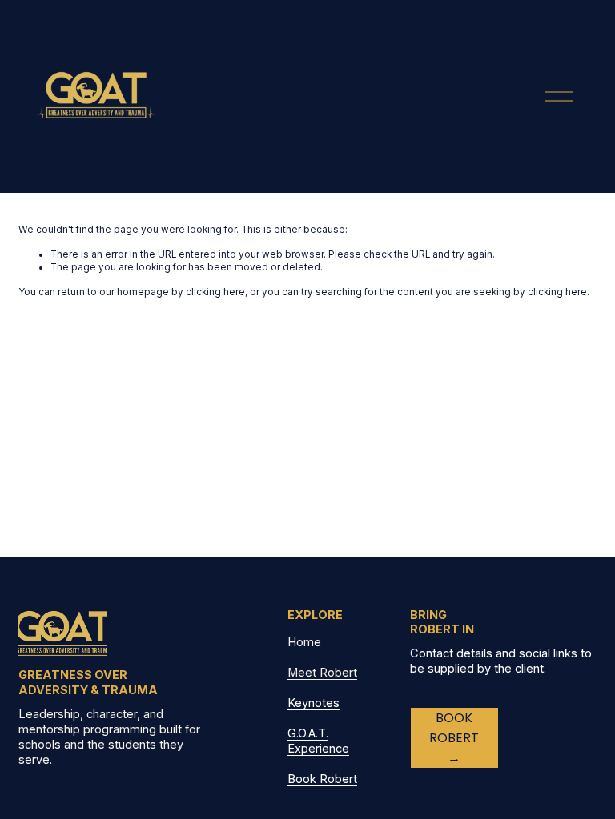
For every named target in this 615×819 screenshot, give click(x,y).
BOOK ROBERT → (454, 738)
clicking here (215, 292)
